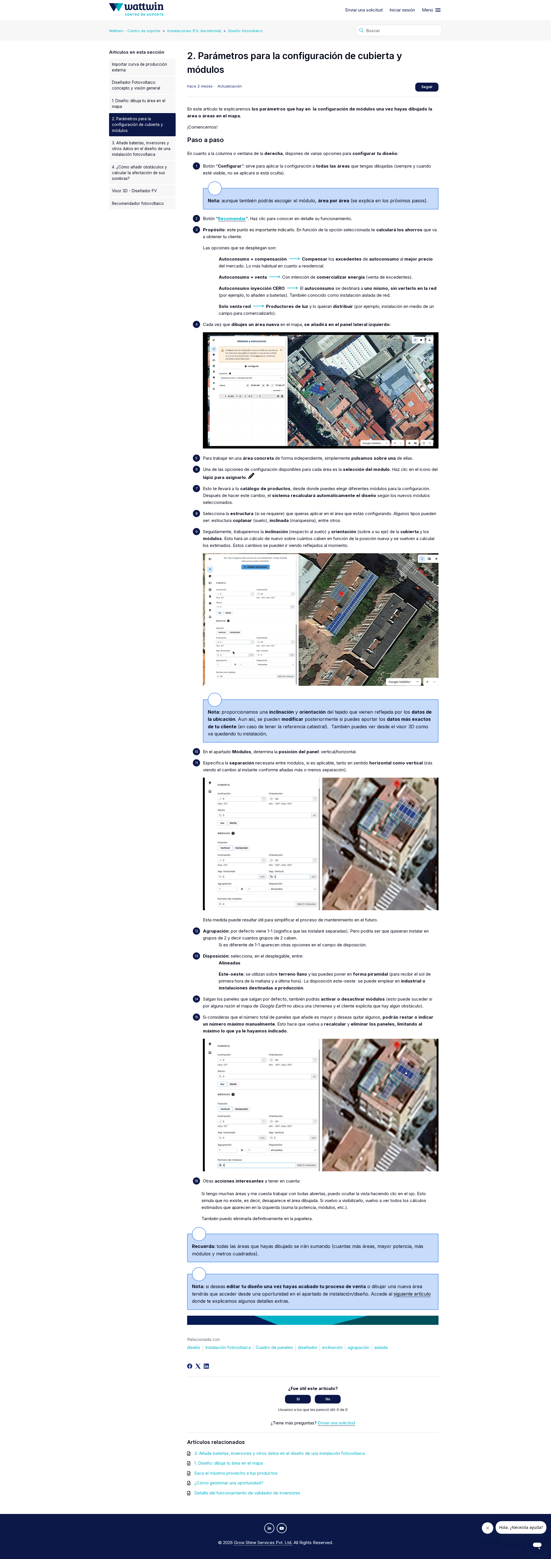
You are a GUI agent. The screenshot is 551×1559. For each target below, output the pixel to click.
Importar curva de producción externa (139, 67)
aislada (381, 1347)
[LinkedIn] (206, 1366)
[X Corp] (198, 1366)
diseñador (307, 1347)
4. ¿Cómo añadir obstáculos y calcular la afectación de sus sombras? (139, 173)
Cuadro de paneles (274, 1347)
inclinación (332, 1347)
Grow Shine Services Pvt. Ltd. (263, 1542)
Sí (298, 1399)
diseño (193, 1347)
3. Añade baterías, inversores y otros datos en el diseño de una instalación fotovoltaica (141, 149)
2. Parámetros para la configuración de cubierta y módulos (137, 125)
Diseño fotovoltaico (245, 30)
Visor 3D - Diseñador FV (134, 191)
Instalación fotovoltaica (228, 1347)
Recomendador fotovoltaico (138, 203)
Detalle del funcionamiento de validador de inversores (247, 1493)
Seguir (426, 87)
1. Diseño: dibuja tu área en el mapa (138, 103)
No (327, 1399)
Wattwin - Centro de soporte (134, 30)
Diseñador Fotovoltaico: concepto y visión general (136, 85)
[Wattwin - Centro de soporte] (136, 10)
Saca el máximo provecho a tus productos (236, 1473)
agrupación (358, 1347)
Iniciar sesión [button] (402, 10)
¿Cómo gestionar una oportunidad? (228, 1483)
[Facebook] (189, 1366)
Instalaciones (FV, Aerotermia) (194, 30)
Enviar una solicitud (364, 10)
